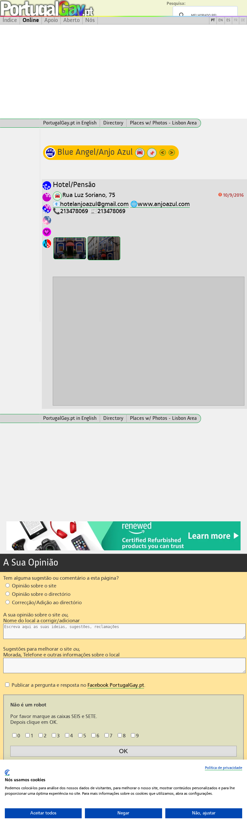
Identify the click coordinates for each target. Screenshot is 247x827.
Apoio (51, 20)
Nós (90, 20)
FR (235, 20)
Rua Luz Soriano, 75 (88, 195)
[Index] (20, 123)
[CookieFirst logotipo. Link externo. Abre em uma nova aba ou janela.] (7, 773)
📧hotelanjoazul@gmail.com (91, 204)
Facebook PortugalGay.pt (115, 685)
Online (31, 20)
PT (213, 20)
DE (243, 20)
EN (220, 20)
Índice (10, 20)
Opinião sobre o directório (40, 594)
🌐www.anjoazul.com (160, 204)
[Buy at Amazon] (123, 549)
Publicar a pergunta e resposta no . (77, 685)
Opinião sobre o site (33, 586)
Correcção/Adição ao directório (46, 602)
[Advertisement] (123, 71)
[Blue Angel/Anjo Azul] (69, 248)
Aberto (71, 20)
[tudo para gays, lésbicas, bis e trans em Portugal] (64, 8)
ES (228, 20)
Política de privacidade (223, 767)
